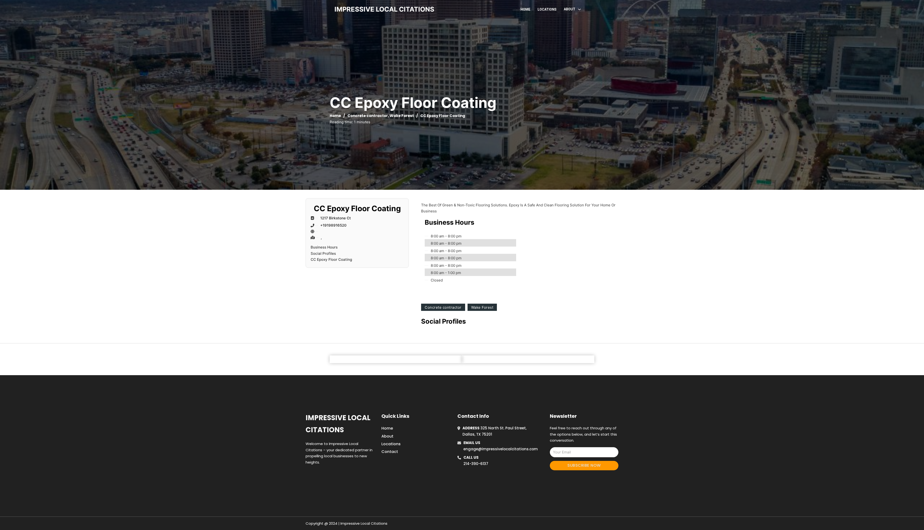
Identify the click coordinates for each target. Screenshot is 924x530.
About (387, 436)
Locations (547, 9)
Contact (389, 451)
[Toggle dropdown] (579, 9)
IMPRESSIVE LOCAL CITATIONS (384, 9)
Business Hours (324, 247)
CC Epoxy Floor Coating (331, 259)
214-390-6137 (475, 463)
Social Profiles (323, 253)
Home (525, 9)
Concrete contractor (367, 115)
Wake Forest (402, 115)
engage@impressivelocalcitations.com (500, 448)
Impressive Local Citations (338, 423)
